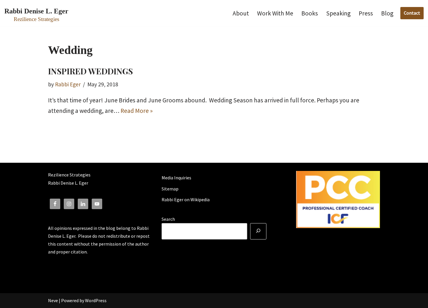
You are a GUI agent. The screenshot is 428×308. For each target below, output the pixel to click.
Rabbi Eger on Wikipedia (186, 199)
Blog (387, 13)
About (241, 13)
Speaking (338, 13)
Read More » (137, 111)
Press (366, 13)
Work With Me (275, 13)
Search (168, 219)
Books (309, 13)
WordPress (96, 300)
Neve (53, 300)
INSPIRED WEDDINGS (90, 71)
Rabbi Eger (68, 84)
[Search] (258, 231)
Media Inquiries (176, 178)
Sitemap (170, 189)
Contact (412, 13)
